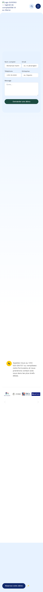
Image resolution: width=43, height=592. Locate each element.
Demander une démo (21, 102)
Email (24, 62)
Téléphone (9, 71)
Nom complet (10, 62)
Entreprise (26, 71)
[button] (38, 6)
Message (8, 81)
